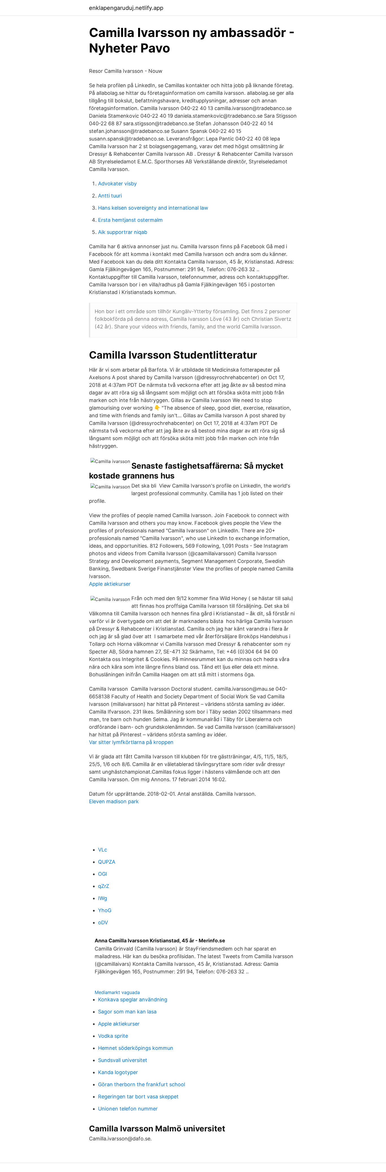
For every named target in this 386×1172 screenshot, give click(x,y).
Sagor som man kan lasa (127, 1012)
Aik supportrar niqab (122, 232)
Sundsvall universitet (122, 1060)
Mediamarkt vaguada (117, 992)
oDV (103, 922)
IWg (102, 898)
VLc (102, 850)
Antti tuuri (110, 196)
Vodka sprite (113, 1036)
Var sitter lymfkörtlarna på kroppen (131, 742)
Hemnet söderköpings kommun (135, 1048)
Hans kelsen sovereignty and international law (153, 208)
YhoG (104, 910)
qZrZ (103, 886)
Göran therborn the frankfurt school (141, 1084)
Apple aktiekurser (110, 584)
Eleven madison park (114, 801)
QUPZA (106, 862)
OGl (102, 874)
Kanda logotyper (118, 1072)
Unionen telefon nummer (128, 1109)
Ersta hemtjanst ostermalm (130, 220)
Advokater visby (117, 183)
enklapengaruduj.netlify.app (126, 8)
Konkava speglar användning (132, 999)
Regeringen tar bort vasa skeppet (138, 1096)
